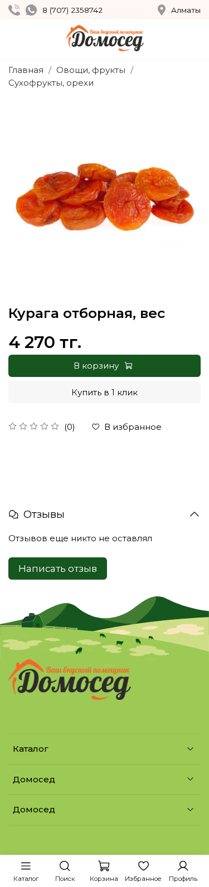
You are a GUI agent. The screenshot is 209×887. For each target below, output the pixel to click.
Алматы (186, 10)
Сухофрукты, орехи (51, 82)
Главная (25, 70)
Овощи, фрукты (90, 70)
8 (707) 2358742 (72, 10)
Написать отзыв (57, 568)
